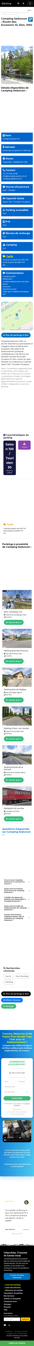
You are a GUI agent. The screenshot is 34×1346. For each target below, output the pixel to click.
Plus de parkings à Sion (17, 335)
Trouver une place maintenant (17, 1276)
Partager (9, 1006)
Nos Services (9, 1296)
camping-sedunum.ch (12, 179)
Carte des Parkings (13, 1285)
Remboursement (21, 1331)
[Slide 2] (17, 82)
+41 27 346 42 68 (10, 174)
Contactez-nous (10, 1301)
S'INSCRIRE (17, 1098)
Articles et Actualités (12, 1299)
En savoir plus (13, 622)
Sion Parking (22, 976)
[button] (30, 309)
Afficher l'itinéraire (13, 1000)
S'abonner (25, 1319)
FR (30, 10)
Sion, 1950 (25, 12)
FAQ (5, 1310)
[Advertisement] (17, 37)
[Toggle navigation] (30, 3)
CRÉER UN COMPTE (17, 1343)
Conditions (9, 1331)
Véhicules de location (14, 1290)
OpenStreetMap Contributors (25, 329)
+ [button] (3, 304)
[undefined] (30, 304)
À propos (7, 1304)
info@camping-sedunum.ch (15, 176)
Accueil (3, 12)
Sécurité (7, 1307)
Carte (10, 12)
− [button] (3, 307)
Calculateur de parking (13, 1293)
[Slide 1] (16, 82)
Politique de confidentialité (17, 1333)
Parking (17, 12)
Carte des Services (13, 1288)
